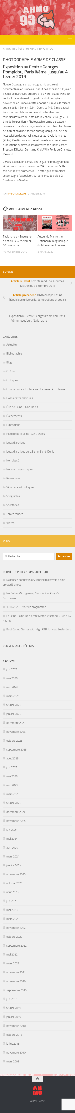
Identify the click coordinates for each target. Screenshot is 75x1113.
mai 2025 (12, 776)
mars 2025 (12, 794)
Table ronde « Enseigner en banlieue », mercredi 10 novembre (17, 241)
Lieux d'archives (15, 442)
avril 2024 (12, 847)
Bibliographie (14, 353)
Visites (10, 523)
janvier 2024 (13, 865)
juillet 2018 (12, 1043)
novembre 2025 (16, 731)
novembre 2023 (16, 874)
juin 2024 (11, 830)
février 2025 (13, 803)
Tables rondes (14, 514)
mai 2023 (12, 910)
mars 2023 (12, 919)
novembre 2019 (16, 981)
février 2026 (13, 705)
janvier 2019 (13, 1017)
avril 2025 (12, 785)
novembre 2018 (16, 1026)
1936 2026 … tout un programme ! (27, 607)
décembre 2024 (15, 812)
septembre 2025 (16, 749)
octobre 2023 (14, 883)
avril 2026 (12, 687)
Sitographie (13, 496)
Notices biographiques (19, 469)
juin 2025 (11, 767)
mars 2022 (12, 963)
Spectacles (12, 505)
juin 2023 (11, 901)
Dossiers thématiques (19, 398)
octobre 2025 (14, 740)
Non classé (12, 460)
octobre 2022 (14, 936)
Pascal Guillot (17, 193)
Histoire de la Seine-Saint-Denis (25, 434)
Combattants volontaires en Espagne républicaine (35, 389)
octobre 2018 (14, 1034)
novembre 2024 (16, 821)
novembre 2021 (16, 972)
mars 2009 (12, 1061)
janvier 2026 (13, 714)
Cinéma (10, 371)
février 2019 (13, 1008)
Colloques (12, 380)
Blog (9, 362)
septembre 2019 (16, 990)
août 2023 (12, 892)
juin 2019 (11, 999)
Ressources (13, 478)
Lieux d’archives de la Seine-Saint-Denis (30, 451)
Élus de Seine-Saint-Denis (22, 407)
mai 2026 (12, 678)
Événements (26, 49)
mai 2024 (12, 838)
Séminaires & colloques (20, 487)
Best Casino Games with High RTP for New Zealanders (38, 629)
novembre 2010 (16, 1052)
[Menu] (70, 40)
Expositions (45, 49)
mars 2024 (12, 856)
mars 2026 (12, 696)
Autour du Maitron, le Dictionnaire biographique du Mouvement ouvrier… (53, 241)
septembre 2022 (16, 945)
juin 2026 (11, 669)
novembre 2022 (16, 928)
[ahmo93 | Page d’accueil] (37, 17)
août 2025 (12, 758)
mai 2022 (12, 954)
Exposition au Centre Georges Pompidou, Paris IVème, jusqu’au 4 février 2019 (37, 318)
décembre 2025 (15, 723)
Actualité (9, 49)
